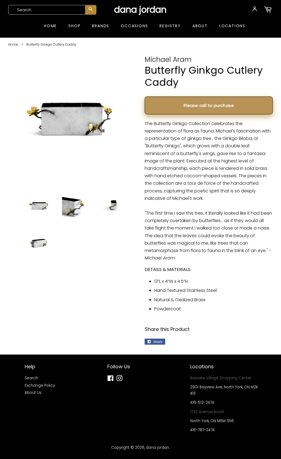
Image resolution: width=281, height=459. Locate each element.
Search (31, 378)
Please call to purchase (209, 105)
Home (50, 26)
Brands (100, 26)
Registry (170, 26)
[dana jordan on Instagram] (119, 379)
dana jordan (140, 10)
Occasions (134, 26)
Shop (74, 26)
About (200, 26)
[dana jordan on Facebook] (110, 379)
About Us (33, 392)
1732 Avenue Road (207, 411)
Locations (232, 26)
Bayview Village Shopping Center (221, 378)
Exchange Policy (40, 385)
